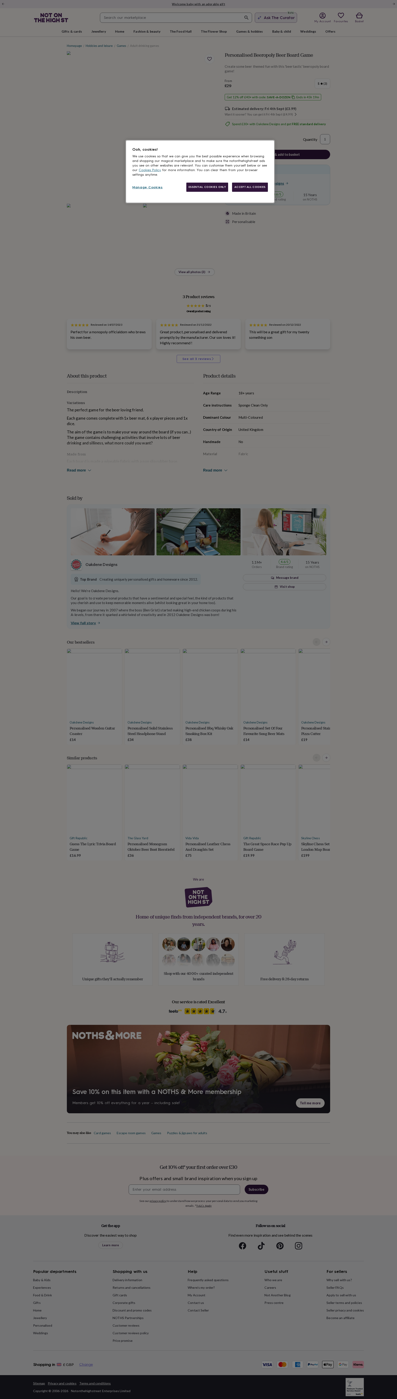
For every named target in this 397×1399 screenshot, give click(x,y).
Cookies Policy (150, 170)
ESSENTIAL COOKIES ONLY (207, 187)
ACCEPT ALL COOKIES (250, 187)
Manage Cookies (147, 187)
